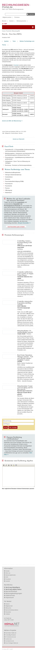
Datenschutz (10, 595)
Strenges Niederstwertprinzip (13, 174)
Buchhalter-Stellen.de (11, 632)
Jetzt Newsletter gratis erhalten (16, 227)
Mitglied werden (7, 17)
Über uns (8, 573)
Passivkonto (8, 186)
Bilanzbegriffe (16, 31)
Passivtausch (9, 183)
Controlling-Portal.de (11, 634)
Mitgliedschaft (9, 606)
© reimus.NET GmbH (7, 649)
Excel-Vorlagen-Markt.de (12, 643)
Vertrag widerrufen (13, 589)
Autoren (11, 21)
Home (3, 31)
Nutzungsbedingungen (14, 593)
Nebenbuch (8, 192)
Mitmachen (8, 608)
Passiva (7, 188)
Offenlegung (8, 190)
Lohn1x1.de (9, 639)
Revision (7, 179)
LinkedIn (8, 581)
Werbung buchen (21, 21)
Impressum (10, 597)
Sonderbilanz (9, 177)
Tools (14, 41)
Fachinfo (8, 31)
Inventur (16, 65)
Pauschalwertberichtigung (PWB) (14, 181)
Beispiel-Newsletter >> (24, 223)
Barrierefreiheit (11, 591)
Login (5, 23)
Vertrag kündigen (13, 587)
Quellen (6, 41)
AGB (7, 577)
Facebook (8, 579)
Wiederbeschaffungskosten (12, 172)
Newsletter (8, 612)
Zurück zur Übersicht (18, 139)
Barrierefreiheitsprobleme (12, 610)
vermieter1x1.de (10, 641)
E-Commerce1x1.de (11, 637)
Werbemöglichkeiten (11, 575)
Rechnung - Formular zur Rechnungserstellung (18, 165)
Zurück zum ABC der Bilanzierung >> (12, 121)
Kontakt (7, 571)
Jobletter (8, 614)
